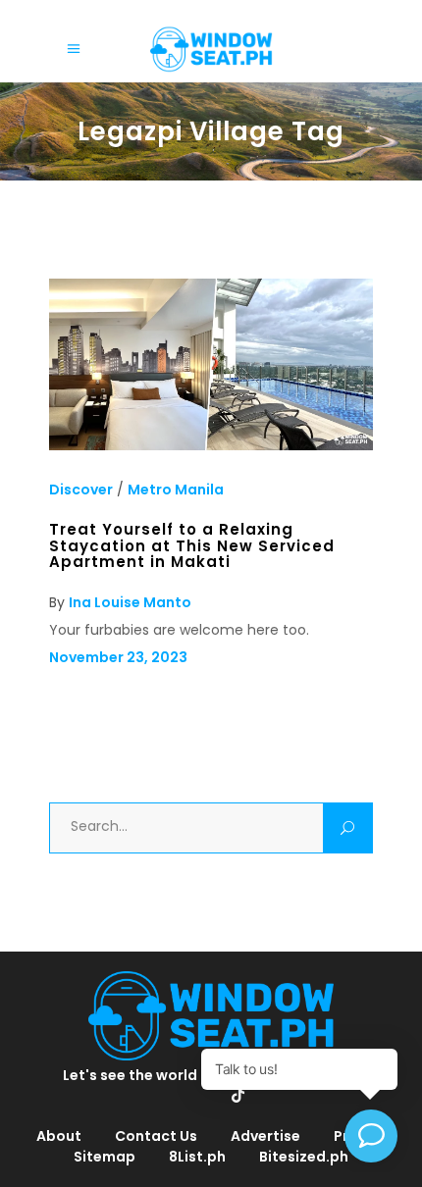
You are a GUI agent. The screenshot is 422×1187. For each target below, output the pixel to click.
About (58, 1136)
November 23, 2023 (118, 657)
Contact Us (156, 1136)
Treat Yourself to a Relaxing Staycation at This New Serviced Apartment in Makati (192, 545)
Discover (81, 489)
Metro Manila (176, 489)
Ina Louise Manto (130, 602)
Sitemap (104, 1156)
